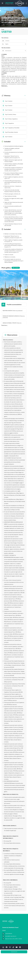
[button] (4, 86)
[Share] (24, 25)
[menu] (26, 3)
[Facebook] (6, 947)
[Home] (3, 947)
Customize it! (14, 951)
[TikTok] (13, 947)
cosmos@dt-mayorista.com (10, 936)
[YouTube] (17, 947)
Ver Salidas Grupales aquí (10, 830)
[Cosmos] (8, 921)
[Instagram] (10, 947)
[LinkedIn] (20, 947)
